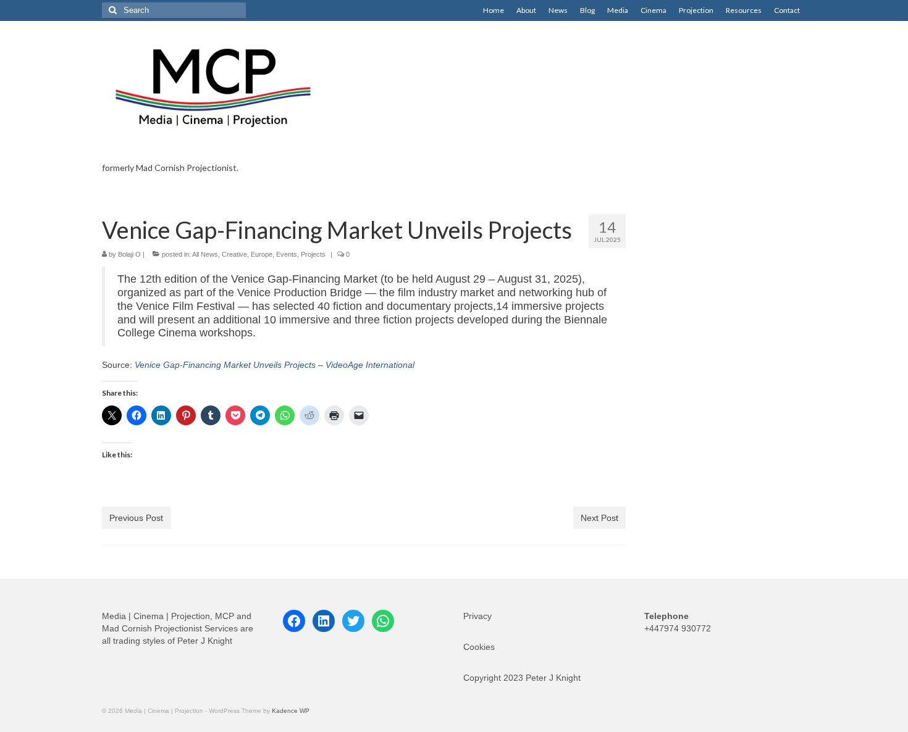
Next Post (599, 518)
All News (205, 254)
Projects (313, 254)
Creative (234, 254)
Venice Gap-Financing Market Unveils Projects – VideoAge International (274, 365)
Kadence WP (290, 710)
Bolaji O (129, 254)
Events (286, 254)
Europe (261, 254)
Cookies (479, 647)
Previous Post (136, 518)
